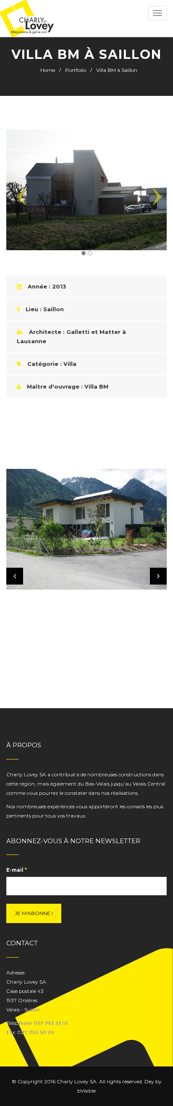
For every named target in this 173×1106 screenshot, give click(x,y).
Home (47, 70)
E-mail (16, 870)
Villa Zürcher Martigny (60, 560)
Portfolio (75, 70)
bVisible (86, 1090)
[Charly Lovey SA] (27, 18)
